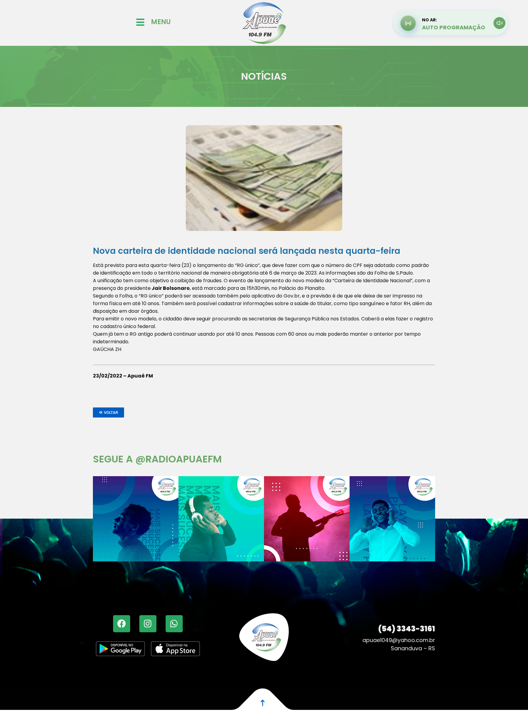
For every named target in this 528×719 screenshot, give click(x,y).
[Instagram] (147, 623)
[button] (108, 412)
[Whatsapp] (174, 623)
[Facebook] (121, 623)
